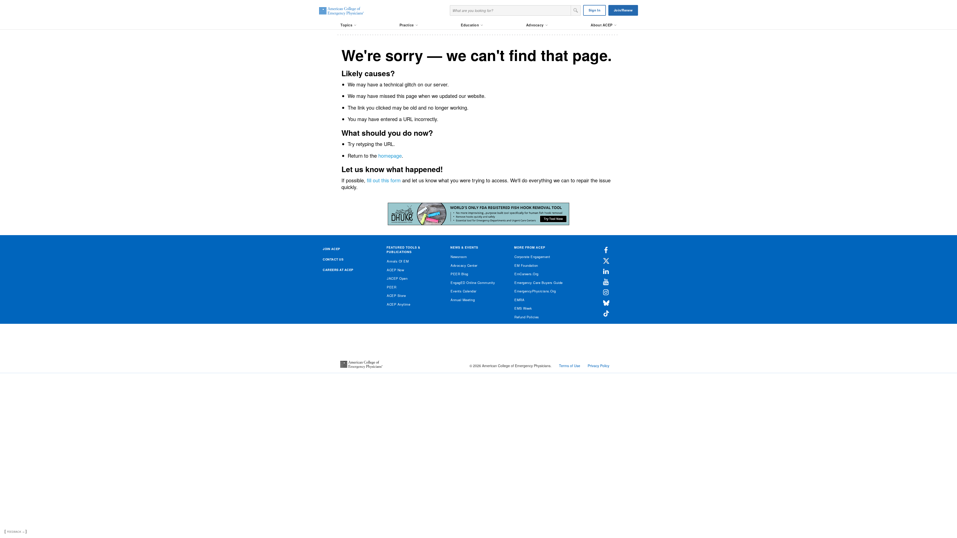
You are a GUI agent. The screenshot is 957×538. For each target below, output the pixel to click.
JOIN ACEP (331, 249)
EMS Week (523, 308)
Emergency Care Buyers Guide (538, 282)
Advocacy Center (464, 265)
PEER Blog (459, 273)
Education (470, 24)
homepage (390, 155)
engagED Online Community (473, 282)
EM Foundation (526, 265)
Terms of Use (569, 365)
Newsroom (459, 256)
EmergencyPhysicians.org (535, 291)
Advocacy (535, 24)
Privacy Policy (598, 365)
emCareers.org (526, 273)
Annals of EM (398, 261)
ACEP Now (395, 270)
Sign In (594, 10)
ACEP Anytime (398, 304)
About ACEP (602, 24)
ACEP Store (396, 295)
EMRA (519, 299)
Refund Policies (526, 317)
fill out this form (384, 180)
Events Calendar (464, 291)
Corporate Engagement (532, 256)
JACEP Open (397, 278)
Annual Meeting (463, 299)
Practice (407, 24)
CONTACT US (333, 259)
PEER (391, 287)
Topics (346, 24)
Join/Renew (623, 10)
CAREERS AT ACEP (338, 270)
